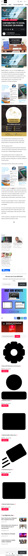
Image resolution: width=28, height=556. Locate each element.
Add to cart (5, 405)
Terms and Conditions (10, 555)
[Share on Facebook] (6, 29)
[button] (2, 1)
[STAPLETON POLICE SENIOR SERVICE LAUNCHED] (23, 541)
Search (17, 336)
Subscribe (22, 284)
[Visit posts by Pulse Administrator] (4, 33)
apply (13, 188)
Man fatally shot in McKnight (8, 533)
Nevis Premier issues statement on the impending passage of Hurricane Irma (9, 526)
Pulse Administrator (11, 32)
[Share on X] (8, 29)
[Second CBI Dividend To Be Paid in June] (18, 240)
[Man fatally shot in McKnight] (23, 535)
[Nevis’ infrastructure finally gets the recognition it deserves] (23, 519)
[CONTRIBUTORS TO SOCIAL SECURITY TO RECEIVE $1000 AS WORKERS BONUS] (6, 255)
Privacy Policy (19, 555)
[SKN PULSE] (5, 1)
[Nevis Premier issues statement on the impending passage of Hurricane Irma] (23, 526)
